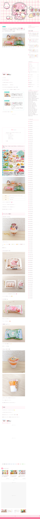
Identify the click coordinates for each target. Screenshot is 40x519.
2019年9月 (30, 284)
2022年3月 (30, 225)
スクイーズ (33, 76)
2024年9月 (30, 166)
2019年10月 (31, 282)
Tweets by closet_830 (31, 27)
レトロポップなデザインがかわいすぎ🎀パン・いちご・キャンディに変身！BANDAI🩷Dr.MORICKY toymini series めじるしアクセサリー (34, 41)
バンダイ (30, 111)
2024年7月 (30, 170)
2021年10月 (31, 235)
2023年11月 (31, 186)
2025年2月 (30, 156)
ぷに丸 (30, 100)
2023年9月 (30, 190)
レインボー (30, 113)
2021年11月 (31, 233)
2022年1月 (30, 229)
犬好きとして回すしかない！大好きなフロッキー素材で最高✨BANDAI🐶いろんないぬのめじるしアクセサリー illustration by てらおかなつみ (34, 35)
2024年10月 (31, 164)
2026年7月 (30, 123)
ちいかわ (30, 99)
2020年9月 (30, 260)
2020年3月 (30, 272)
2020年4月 (30, 270)
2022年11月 (31, 209)
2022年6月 (30, 219)
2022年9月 (30, 213)
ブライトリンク (30, 112)
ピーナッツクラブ (34, 111)
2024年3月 (30, 178)
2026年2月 (30, 133)
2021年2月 (30, 250)
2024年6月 (30, 172)
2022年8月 (30, 215)
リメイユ (35, 112)
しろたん (37, 98)
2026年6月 (30, 125)
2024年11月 (31, 162)
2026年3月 (30, 131)
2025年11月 (31, 139)
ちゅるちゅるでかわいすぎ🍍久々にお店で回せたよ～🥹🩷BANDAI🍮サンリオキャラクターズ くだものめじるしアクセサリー (34, 46)
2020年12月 (31, 254)
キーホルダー (33, 74)
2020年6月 (30, 266)
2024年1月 (30, 182)
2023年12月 (31, 184)
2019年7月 (30, 288)
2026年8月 (30, 121)
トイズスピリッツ (31, 110)
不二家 (34, 113)
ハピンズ (35, 110)
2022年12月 (31, 207)
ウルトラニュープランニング (32, 102)
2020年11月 (31, 256)
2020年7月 (30, 264)
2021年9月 (30, 237)
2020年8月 (30, 262)
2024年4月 (30, 176)
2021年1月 (30, 252)
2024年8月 (30, 168)
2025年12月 (31, 137)
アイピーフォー (31, 101)
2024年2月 (30, 180)
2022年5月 (30, 221)
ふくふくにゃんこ (35, 99)
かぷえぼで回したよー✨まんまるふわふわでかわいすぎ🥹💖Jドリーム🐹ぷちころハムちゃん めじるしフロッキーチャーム (34, 56)
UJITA (30, 97)
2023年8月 (30, 192)
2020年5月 (30, 268)
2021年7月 (30, 241)
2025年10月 (31, 141)
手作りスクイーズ (33, 84)
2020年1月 (30, 276)
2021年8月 (30, 239)
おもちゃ (33, 64)
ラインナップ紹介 (8, 133)
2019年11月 (31, 280)
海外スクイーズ (36, 114)
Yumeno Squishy (34, 97)
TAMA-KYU (30, 96)
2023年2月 (30, 203)
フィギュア (33, 80)
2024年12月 (31, 160)
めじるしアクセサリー (34, 100)
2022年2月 (30, 227)
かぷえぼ (34, 98)
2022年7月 (30, 217)
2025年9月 (30, 143)
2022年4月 (30, 223)
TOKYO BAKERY (35, 96)
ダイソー (36, 109)
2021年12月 (31, 231)
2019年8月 (30, 286)
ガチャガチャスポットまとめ (33, 72)
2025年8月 (30, 145)
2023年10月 (31, 188)
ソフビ (33, 78)
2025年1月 (30, 158)
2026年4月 (30, 129)
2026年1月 (30, 135)
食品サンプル (3, 23)
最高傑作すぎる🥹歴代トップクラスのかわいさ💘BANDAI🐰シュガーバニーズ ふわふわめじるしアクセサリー (34, 51)
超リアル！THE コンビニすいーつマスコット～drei (13, 132)
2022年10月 (31, 211)
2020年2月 (30, 274)
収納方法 (33, 82)
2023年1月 (30, 205)
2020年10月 (31, 258)
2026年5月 (30, 127)
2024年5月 (30, 174)
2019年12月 (31, 278)
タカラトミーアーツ (31, 109)
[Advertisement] (13, 55)
